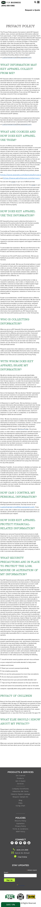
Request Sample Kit (20, 797)
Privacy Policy (20, 826)
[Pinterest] (20, 842)
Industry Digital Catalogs (20, 794)
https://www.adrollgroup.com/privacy (21, 178)
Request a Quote (32, 10)
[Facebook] (12, 842)
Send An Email (22, 853)
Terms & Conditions (20, 829)
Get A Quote (20, 781)
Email (6, 872)
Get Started (20, 776)
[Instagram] (24, 842)
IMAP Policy (20, 831)
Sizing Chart (20, 806)
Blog (20, 800)
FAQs (21, 803)
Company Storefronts (20, 789)
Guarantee (20, 823)
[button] (10, 897)
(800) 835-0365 (8, 6)
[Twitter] (16, 842)
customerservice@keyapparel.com (17, 507)
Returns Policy (20, 821)
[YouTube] (28, 842)
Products (20, 778)
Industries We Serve (21, 791)
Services (20, 784)
